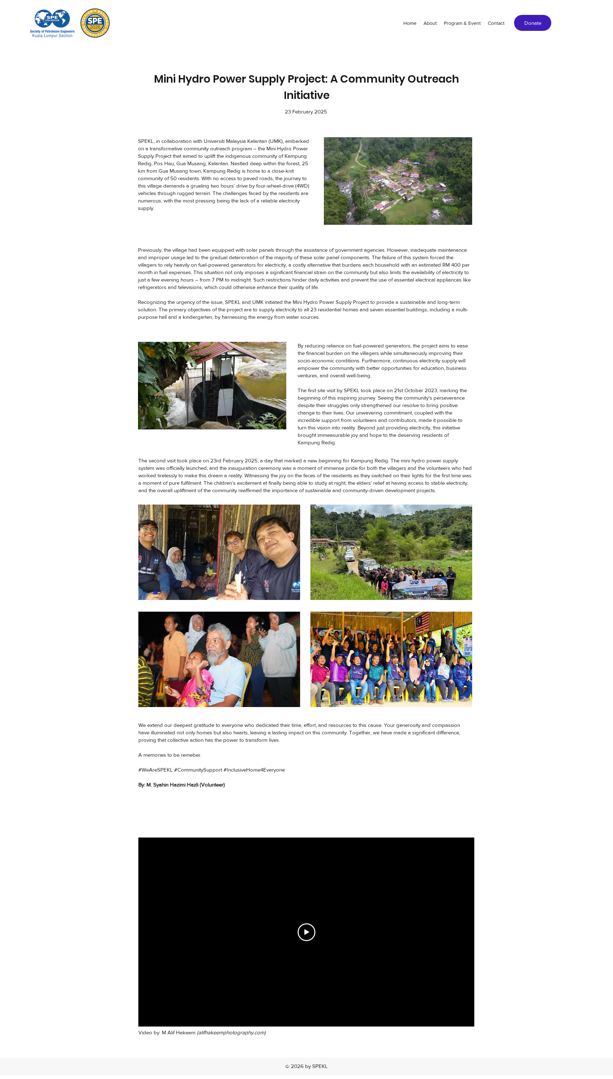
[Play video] (306, 932)
